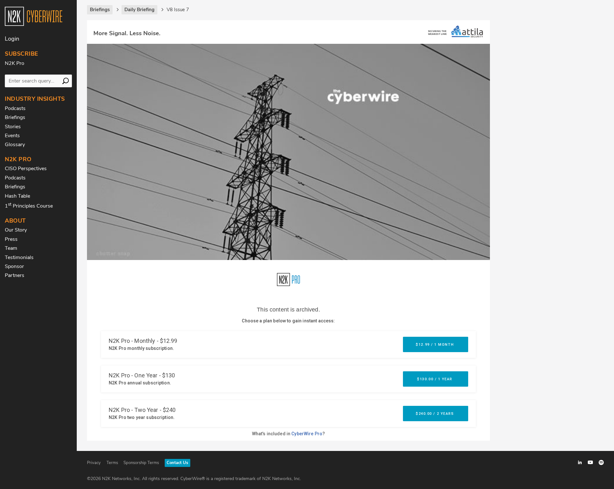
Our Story (16, 229)
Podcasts (15, 108)
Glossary (15, 144)
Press (11, 239)
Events (12, 135)
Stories (13, 126)
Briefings (15, 117)
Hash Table (17, 196)
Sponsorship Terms (141, 463)
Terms (112, 463)
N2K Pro (14, 63)
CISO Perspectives (26, 168)
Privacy (94, 463)
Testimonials (19, 257)
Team (11, 248)
